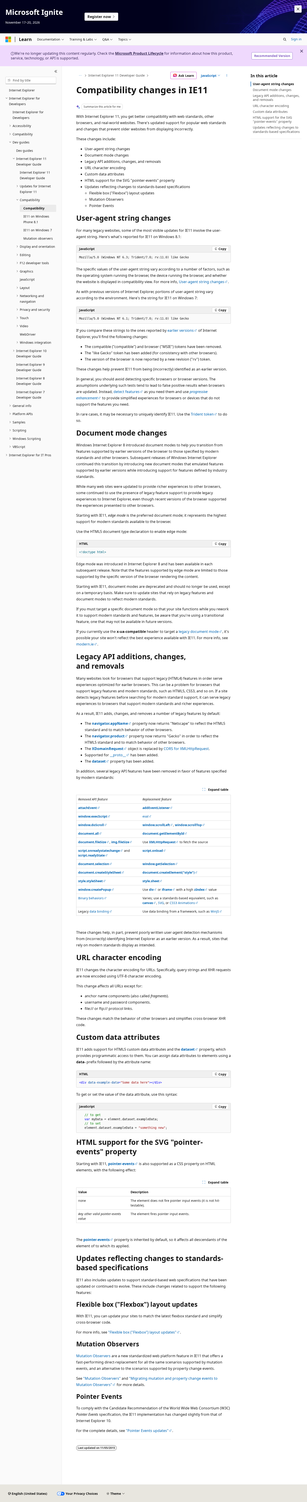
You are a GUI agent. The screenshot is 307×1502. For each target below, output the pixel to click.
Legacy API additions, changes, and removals (276, 97)
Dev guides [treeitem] (24, 150)
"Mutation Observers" (102, 1378)
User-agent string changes (201, 281)
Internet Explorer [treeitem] (22, 90)
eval (145, 816)
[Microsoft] (8, 39)
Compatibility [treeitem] (33, 208)
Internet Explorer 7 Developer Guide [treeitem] (30, 395)
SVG (161, 903)
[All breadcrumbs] (80, 75)
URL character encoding (271, 106)
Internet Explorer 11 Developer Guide (116, 75)
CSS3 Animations (182, 903)
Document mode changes (272, 90)
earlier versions (180, 330)
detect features (126, 391)
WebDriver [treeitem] (28, 334)
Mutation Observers (93, 1355)
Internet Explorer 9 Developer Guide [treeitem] (30, 367)
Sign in (296, 39)
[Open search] (284, 39)
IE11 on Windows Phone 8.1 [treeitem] (36, 219)
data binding (99, 911)
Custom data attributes (270, 111)
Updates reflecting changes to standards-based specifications (276, 129)
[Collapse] (56, 71)
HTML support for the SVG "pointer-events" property (272, 119)
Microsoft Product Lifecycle (139, 53)
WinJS (215, 911)
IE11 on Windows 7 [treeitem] (37, 230)
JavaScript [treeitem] (27, 279)
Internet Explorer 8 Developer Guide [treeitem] (30, 381)
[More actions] (227, 75)
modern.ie (85, 644)
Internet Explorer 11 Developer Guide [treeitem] (35, 175)
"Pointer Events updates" (147, 1430)
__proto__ (118, 754)
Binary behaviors (91, 898)
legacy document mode (199, 631)
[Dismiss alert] (298, 9)
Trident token (202, 414)
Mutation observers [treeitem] (38, 238)
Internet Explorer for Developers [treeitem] (28, 115)
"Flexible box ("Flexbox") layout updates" (142, 1332)
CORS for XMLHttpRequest (186, 748)
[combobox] (30, 80)
